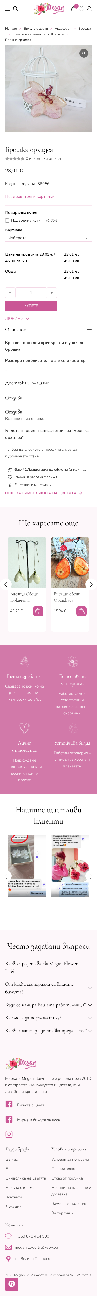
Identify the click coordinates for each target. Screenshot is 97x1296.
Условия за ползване (70, 1159)
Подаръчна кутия (21, 212)
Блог (10, 1168)
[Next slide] (91, 584)
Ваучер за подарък (68, 1203)
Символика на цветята (26, 1178)
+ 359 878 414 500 (32, 1236)
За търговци (62, 1213)
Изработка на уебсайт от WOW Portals (61, 1275)
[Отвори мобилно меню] (7, 9)
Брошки (84, 28)
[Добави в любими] (27, 318)
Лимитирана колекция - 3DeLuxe (38, 34)
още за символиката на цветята (40, 493)
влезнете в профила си (45, 449)
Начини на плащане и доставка (71, 1191)
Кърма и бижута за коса (38, 1120)
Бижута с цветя (36, 28)
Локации (14, 1206)
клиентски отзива (43, 159)
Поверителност (65, 1168)
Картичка (13, 230)
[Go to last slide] (6, 584)
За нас (12, 1159)
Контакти (14, 1197)
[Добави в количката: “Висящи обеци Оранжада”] (81, 611)
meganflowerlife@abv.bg (36, 1247)
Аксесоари (63, 28)
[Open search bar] (15, 8)
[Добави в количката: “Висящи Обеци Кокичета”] (38, 611)
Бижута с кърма (20, 1187)
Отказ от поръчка (67, 1178)
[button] (48, 329)
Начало (11, 28)
